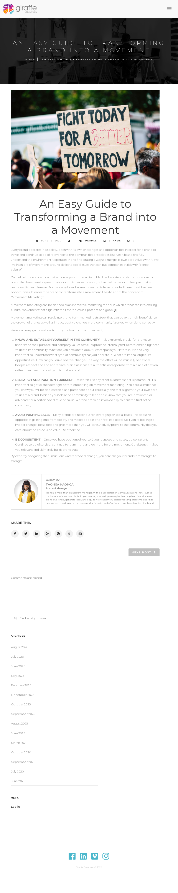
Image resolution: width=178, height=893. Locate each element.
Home (30, 59)
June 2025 (18, 733)
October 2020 (21, 752)
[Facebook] (72, 859)
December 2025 (22, 695)
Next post (142, 552)
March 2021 (18, 742)
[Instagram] (106, 859)
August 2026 (19, 647)
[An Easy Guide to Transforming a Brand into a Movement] (14, 534)
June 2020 (18, 781)
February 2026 (21, 685)
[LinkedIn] (83, 859)
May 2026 (17, 675)
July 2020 (17, 771)
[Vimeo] (94, 859)
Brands (115, 240)
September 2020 (23, 762)
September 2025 (23, 714)
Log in (15, 806)
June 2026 (18, 666)
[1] (115, 310)
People (91, 240)
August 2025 (19, 723)
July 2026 (17, 656)
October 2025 (21, 704)
